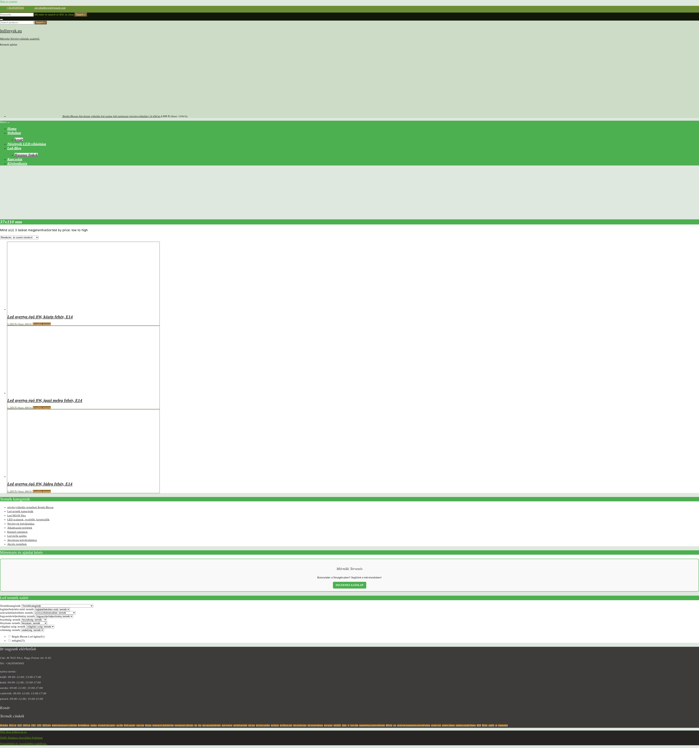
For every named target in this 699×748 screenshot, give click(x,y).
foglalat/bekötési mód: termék (17, 609)
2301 (33, 725)
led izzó (251, 725)
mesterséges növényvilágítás (372, 725)
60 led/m (4, 725)
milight (18, 640)
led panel (328, 725)
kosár (19, 140)
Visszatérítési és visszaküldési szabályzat (24, 743)
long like (354, 725)
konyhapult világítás (184, 725)
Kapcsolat (14, 159)
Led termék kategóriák (20, 511)
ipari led (140, 725)
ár (496, 725)
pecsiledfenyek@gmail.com (50, 7)
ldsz (200, 725)
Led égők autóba (17, 535)
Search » (81, 14)
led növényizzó (300, 725)
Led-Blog (14, 148)
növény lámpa (448, 725)
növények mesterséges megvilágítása (413, 725)
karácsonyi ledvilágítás (163, 725)
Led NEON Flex (16, 515)
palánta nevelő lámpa (466, 725)
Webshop (14, 133)
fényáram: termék (10, 623)
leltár (344, 725)
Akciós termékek (17, 544)
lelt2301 (337, 725)
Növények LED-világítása (26, 144)
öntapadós (503, 725)
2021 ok (13, 725)
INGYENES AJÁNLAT (350, 585)
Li (349, 725)
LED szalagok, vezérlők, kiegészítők (28, 519)
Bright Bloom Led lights (28, 636)
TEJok (485, 725)
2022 (19, 725)
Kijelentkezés (17, 163)
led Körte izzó (286, 725)
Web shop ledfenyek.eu (13, 732)
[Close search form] (1, 19)
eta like (119, 725)
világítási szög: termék (12, 626)
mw (394, 725)
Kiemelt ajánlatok (17, 531)
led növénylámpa (315, 725)
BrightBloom (84, 725)
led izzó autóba (263, 725)
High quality (129, 725)
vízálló (491, 725)
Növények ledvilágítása (20, 523)
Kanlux (148, 725)
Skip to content (8, 1)
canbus (93, 725)
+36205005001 (15, 7)
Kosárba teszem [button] (42, 324)
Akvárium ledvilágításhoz (22, 540)
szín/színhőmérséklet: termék (16, 612)
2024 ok (26, 725)
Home (12, 129)
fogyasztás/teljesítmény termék (17, 616)
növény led (436, 725)
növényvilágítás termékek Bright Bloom (30, 507)
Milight (389, 725)
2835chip (46, 725)
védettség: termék (10, 630)
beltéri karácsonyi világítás (64, 725)
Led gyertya (227, 725)
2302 (39, 725)
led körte (275, 725)
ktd (195, 725)
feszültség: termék (10, 619)
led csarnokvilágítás (211, 725)
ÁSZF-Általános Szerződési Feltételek (21, 737)
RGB (479, 725)
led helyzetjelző (240, 725)
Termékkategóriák (10, 605)
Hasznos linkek (26, 155)
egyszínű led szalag (107, 725)
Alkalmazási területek (19, 527)
